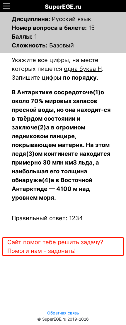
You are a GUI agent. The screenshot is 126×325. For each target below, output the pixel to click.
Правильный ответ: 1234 (47, 218)
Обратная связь (63, 312)
